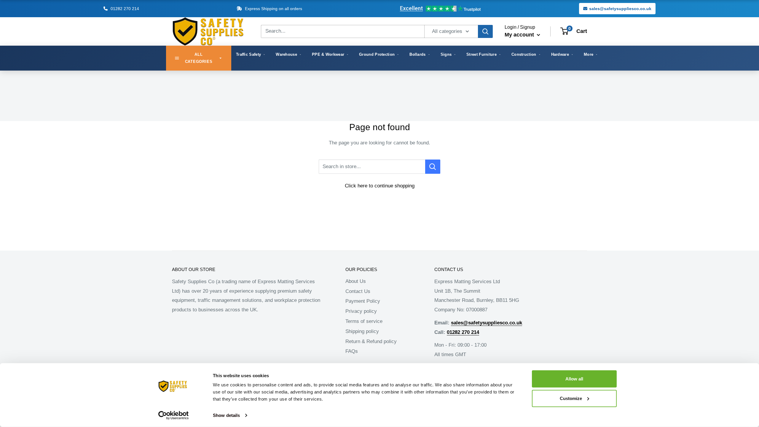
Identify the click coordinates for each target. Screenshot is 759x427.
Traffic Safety (248, 54)
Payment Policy (362, 301)
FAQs (351, 351)
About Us (355, 281)
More (588, 54)
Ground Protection (377, 54)
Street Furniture (481, 54)
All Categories (199, 58)
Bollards (417, 54)
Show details (226, 415)
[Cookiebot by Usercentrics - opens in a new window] (174, 415)
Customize (571, 398)
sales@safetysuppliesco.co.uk (620, 8)
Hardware (560, 54)
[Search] (485, 31)
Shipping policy (362, 331)
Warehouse (286, 54)
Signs (446, 54)
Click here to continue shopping (379, 186)
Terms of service (363, 321)
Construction (523, 54)
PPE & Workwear (328, 54)
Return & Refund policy (371, 341)
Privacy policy (361, 311)
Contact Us (357, 291)
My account (520, 35)
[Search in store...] (432, 167)
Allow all (574, 378)
